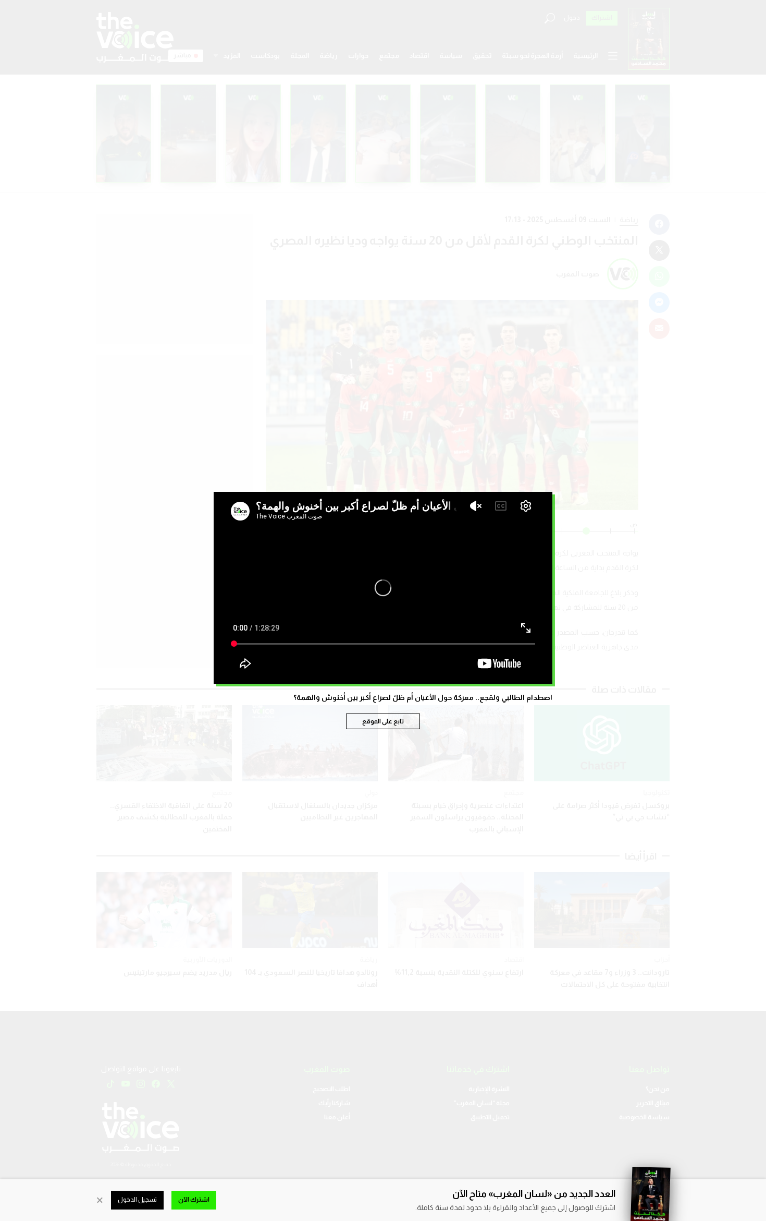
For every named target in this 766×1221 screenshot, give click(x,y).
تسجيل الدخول (137, 1199)
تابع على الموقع (383, 721)
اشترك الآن (193, 1199)
